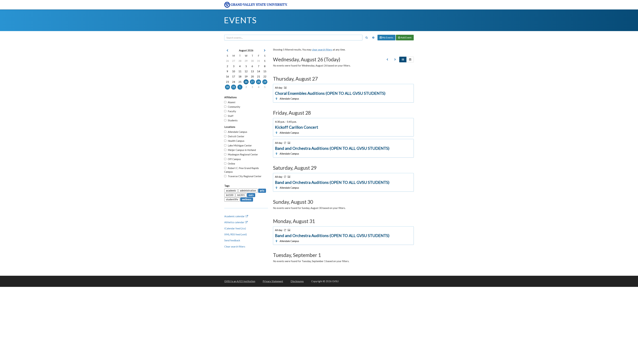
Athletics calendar (234, 222)
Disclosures (297, 281)
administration (248, 190)
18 (239, 76)
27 (233, 60)
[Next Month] (264, 50)
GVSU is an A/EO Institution (239, 281)
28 (239, 60)
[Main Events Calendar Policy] (373, 37)
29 (246, 60)
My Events (387, 37)
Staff (229, 115)
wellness (246, 199)
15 (264, 71)
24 (233, 81)
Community (233, 106)
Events (240, 20)
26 (227, 60)
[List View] (403, 59)
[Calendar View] (410, 59)
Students (232, 120)
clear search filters (322, 49)
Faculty (231, 111)
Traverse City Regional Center (244, 176)
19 (246, 76)
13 (252, 71)
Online (230, 163)
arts (262, 190)
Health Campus (235, 140)
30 (252, 60)
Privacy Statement (273, 281)
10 (233, 71)
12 (246, 71)
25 (239, 81)
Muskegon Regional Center (242, 154)
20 (252, 76)
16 (227, 76)
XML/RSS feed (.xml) (235, 234)
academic (231, 190)
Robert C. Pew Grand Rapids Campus (241, 170)
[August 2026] (387, 59)
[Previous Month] (227, 50)
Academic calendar (234, 216)
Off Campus (233, 159)
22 (264, 76)
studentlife (232, 199)
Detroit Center (235, 136)
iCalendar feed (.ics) (235, 228)
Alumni (230, 102)
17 (233, 76)
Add (406, 37)
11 (239, 71)
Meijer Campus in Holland (241, 149)
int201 (241, 194)
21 (258, 76)
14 (258, 71)
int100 (229, 194)
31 (258, 60)
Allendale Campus (236, 131)
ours (251, 194)
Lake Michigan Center (239, 145)
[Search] (366, 37)
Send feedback (232, 240)
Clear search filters (234, 246)
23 (227, 81)
